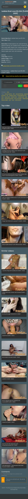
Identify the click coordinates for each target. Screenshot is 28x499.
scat (13, 100)
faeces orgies (4, 100)
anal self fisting (19, 94)
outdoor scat (21, 97)
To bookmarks (8, 82)
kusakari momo (12, 95)
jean (10, 100)
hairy (2, 97)
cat (7, 95)
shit (14, 94)
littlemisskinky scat (22, 95)
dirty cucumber (18, 98)
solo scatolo (18, 100)
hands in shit (14, 97)
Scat (8, 92)
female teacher (8, 94)
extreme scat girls (9, 98)
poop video (7, 97)
